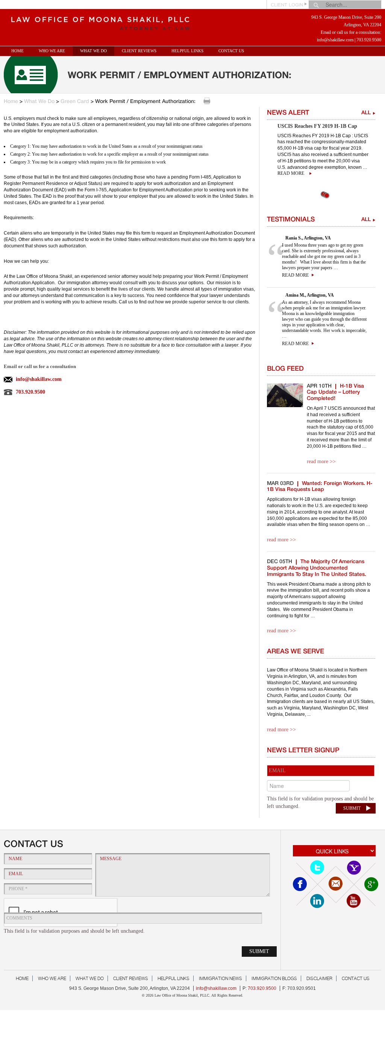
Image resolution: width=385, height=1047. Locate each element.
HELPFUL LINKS (187, 50)
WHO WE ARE (52, 50)
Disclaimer (319, 978)
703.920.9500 (368, 39)
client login (287, 5)
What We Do (39, 102)
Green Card (75, 102)
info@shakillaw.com (335, 39)
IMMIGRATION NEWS (220, 978)
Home (17, 50)
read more (290, 173)
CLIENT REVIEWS (139, 50)
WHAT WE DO (93, 50)
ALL (366, 113)
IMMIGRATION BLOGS (274, 978)
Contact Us (231, 50)
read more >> (321, 461)
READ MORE (295, 275)
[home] (98, 21)
